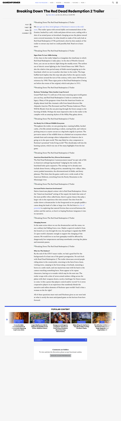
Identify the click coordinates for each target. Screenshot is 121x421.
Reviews (58, 2)
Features (75, 2)
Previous (7, 320)
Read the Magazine (41, 2)
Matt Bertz (51, 15)
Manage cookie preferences (60, 356)
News (52, 2)
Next (114, 320)
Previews (67, 2)
